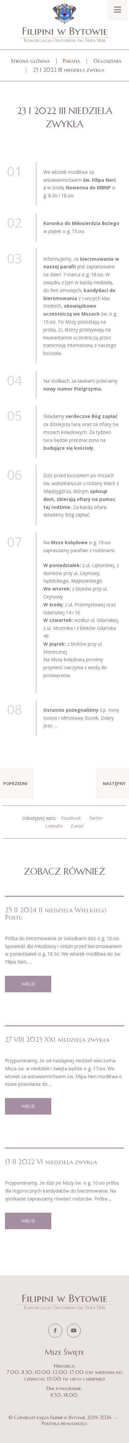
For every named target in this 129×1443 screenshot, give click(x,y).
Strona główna (30, 60)
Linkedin (54, 826)
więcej (28, 984)
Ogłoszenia (107, 60)
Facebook (71, 818)
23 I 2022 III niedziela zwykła (68, 69)
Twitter (96, 818)
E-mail (77, 826)
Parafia (71, 60)
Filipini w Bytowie (65, 33)
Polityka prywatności (64, 1423)
